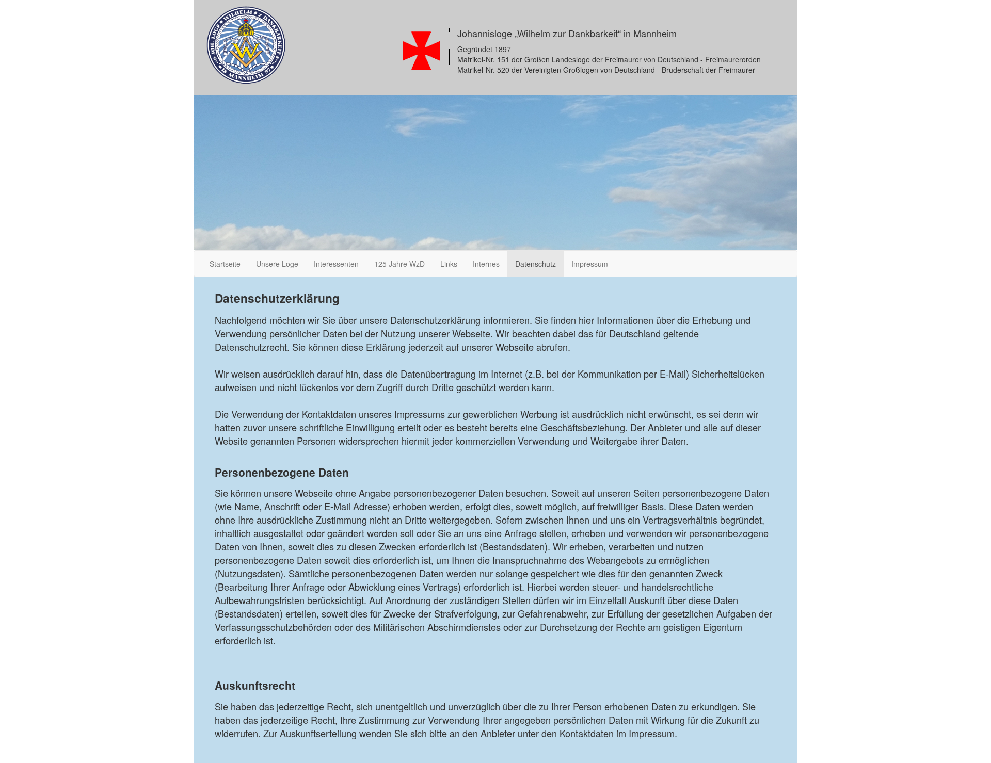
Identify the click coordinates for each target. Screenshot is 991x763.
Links (448, 263)
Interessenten (336, 263)
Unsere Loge (277, 263)
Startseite (225, 263)
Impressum (589, 263)
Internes (486, 263)
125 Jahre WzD (399, 263)
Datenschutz (535, 263)
